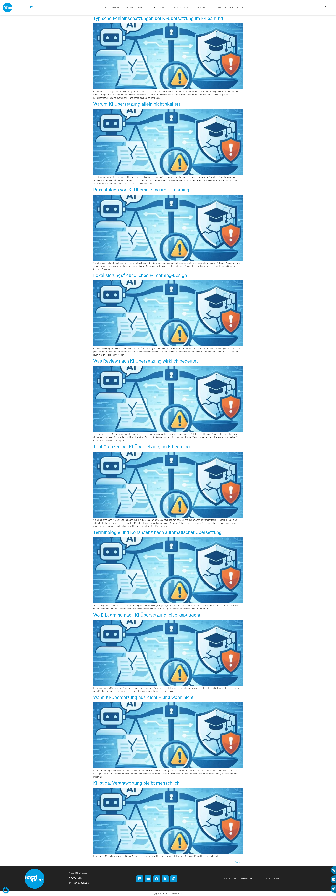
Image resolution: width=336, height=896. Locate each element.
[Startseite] (31, 7)
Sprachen (164, 7)
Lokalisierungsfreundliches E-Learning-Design (140, 275)
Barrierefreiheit (270, 878)
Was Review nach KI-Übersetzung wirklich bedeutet (145, 361)
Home (105, 7)
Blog (244, 7)
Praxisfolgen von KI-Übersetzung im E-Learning (141, 190)
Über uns (129, 7)
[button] (6, 890)
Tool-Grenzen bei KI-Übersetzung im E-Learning (141, 447)
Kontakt (116, 7)
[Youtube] (148, 878)
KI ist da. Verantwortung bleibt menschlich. (137, 783)
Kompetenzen (145, 7)
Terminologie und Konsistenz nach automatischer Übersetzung (157, 532)
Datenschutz (248, 878)
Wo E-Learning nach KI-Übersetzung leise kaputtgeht (146, 615)
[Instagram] (173, 878)
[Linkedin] (139, 878)
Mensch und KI (181, 7)
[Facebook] (156, 878)
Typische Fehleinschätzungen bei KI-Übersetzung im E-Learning (158, 18)
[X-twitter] (165, 878)
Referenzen (199, 7)
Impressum (230, 878)
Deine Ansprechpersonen (225, 7)
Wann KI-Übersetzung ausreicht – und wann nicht (143, 697)
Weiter (238, 862)
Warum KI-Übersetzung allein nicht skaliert (136, 104)
